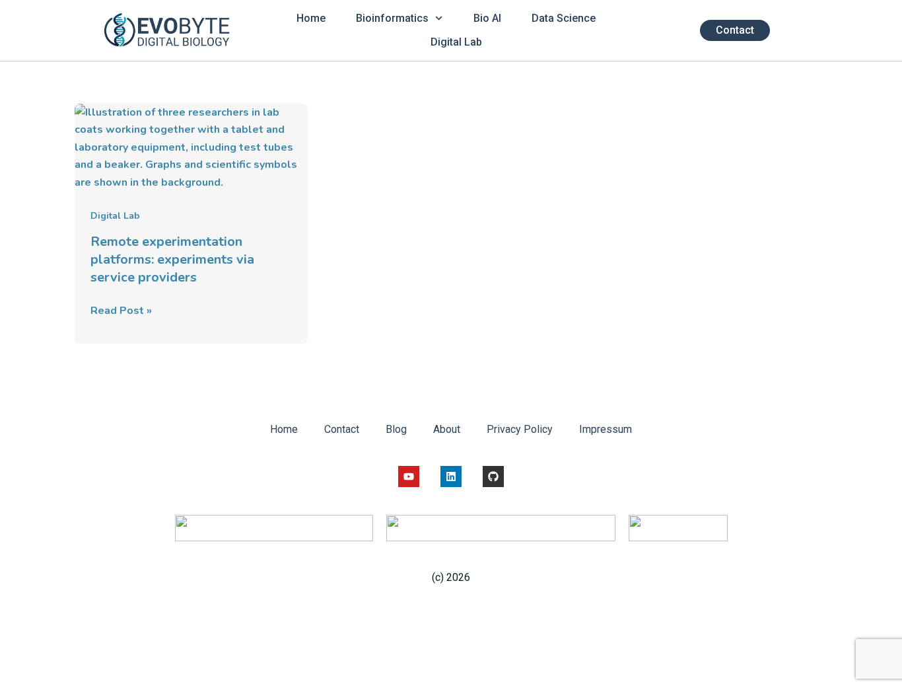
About (446, 429)
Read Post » (121, 310)
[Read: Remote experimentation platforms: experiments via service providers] (191, 146)
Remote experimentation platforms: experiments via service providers (172, 259)
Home (311, 18)
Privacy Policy (520, 429)
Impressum (605, 429)
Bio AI (487, 18)
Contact (341, 429)
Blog (396, 429)
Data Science (564, 18)
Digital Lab (456, 42)
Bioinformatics (392, 18)
